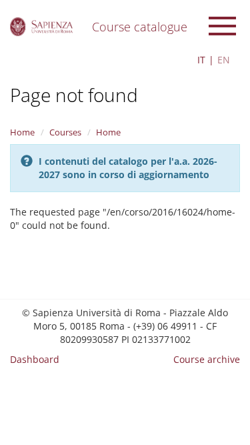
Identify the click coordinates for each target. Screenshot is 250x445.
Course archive (206, 359)
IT (201, 59)
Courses (65, 132)
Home (22, 132)
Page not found (74, 94)
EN (223, 59)
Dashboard (34, 359)
